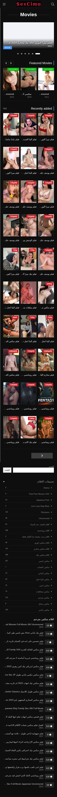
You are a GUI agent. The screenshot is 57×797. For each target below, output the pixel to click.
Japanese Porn (42, 500)
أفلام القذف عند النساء (39, 524)
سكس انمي (44, 585)
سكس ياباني (44, 610)
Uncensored (44, 518)
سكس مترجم (43, 598)
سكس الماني (43, 573)
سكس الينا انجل (42, 579)
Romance (45, 512)
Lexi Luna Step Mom (40, 506)
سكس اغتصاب (43, 567)
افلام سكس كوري (42, 543)
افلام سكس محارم (41, 549)
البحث (51, 466)
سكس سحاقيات (42, 592)
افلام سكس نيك (42, 555)
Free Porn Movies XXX (39, 494)
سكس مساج (44, 604)
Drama (46, 488)
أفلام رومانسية (43, 530)
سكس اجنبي (44, 561)
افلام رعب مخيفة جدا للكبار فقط (35, 537)
